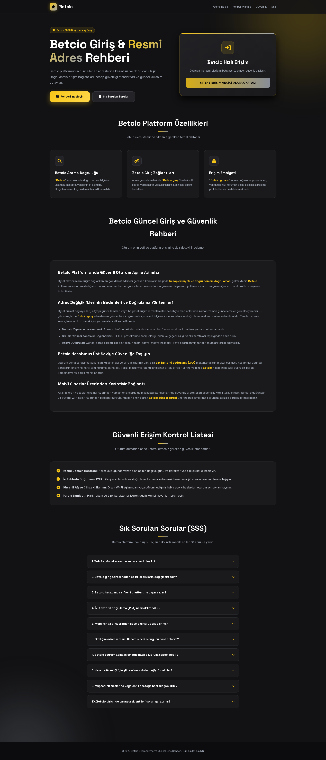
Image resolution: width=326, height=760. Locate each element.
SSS (273, 6)
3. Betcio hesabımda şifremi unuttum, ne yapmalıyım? (129, 592)
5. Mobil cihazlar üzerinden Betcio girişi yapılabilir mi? (130, 624)
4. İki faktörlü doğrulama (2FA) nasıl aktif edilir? (126, 608)
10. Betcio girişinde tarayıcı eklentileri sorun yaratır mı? (131, 701)
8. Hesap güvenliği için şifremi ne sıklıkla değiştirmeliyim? (132, 670)
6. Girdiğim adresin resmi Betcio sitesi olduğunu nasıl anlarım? (135, 639)
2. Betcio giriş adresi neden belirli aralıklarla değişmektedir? (134, 577)
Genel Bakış (220, 6)
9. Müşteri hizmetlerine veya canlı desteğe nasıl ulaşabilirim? (134, 686)
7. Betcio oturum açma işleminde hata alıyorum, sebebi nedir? (135, 655)
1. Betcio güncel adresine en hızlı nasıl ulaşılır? (124, 561)
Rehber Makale (242, 6)
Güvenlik (261, 6)
